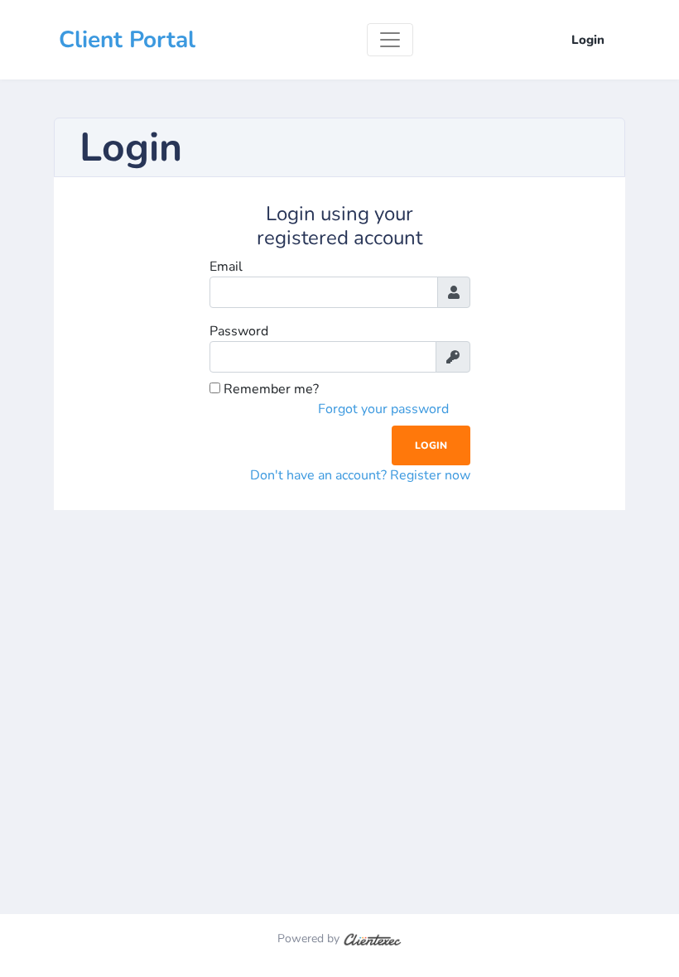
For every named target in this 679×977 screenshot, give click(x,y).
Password (238, 331)
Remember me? (269, 389)
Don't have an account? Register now (360, 475)
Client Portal (127, 39)
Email (226, 266)
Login (587, 39)
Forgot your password (383, 409)
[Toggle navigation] (390, 39)
